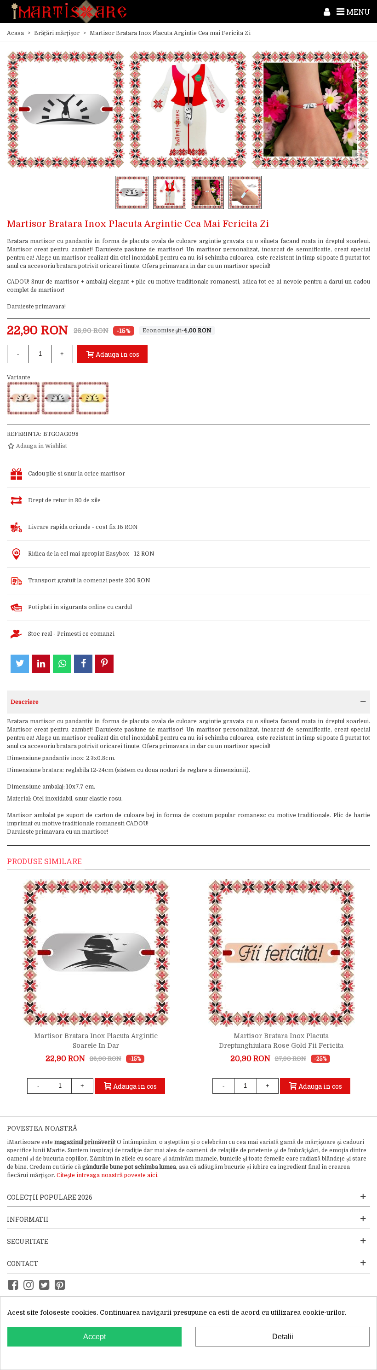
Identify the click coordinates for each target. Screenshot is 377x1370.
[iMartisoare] (69, 11)
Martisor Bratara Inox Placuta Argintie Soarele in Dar (96, 1040)
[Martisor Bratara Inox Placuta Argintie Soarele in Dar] (96, 953)
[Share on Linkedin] (41, 664)
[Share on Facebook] (83, 664)
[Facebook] (13, 1285)
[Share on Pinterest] (104, 664)
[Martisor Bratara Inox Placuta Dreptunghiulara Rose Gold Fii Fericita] (281, 953)
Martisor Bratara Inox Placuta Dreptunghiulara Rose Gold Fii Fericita (281, 1040)
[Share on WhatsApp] (62, 664)
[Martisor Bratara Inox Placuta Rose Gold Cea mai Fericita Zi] (23, 398)
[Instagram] (28, 1285)
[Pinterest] (60, 1285)
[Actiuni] (327, 11)
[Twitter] (44, 1285)
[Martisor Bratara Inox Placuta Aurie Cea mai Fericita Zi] (92, 398)
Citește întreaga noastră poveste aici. (108, 1175)
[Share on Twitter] (20, 664)
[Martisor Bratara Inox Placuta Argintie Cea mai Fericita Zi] (57, 398)
